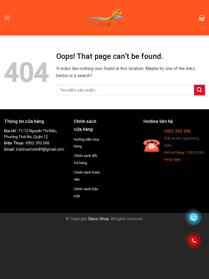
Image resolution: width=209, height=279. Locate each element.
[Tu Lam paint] (104, 18)
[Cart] (202, 18)
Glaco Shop (98, 219)
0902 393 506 (38, 143)
